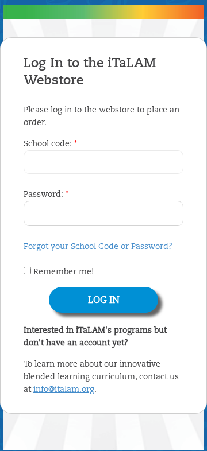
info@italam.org (63, 390)
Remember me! (62, 272)
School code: (50, 144)
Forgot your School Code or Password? (98, 247)
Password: (46, 194)
